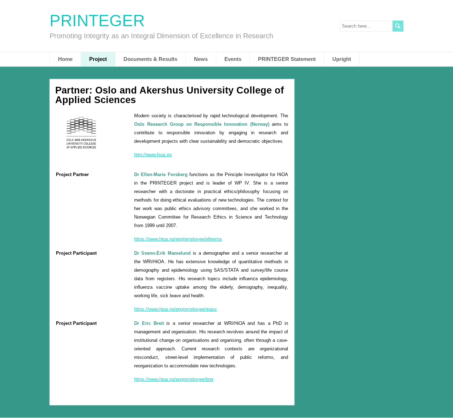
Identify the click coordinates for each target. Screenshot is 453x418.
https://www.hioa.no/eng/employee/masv (175, 309)
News (201, 59)
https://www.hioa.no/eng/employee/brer (173, 379)
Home (65, 59)
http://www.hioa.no (153, 154)
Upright (341, 59)
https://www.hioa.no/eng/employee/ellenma (178, 239)
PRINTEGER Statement (287, 59)
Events (232, 59)
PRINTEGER (97, 20)
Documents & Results (150, 59)
